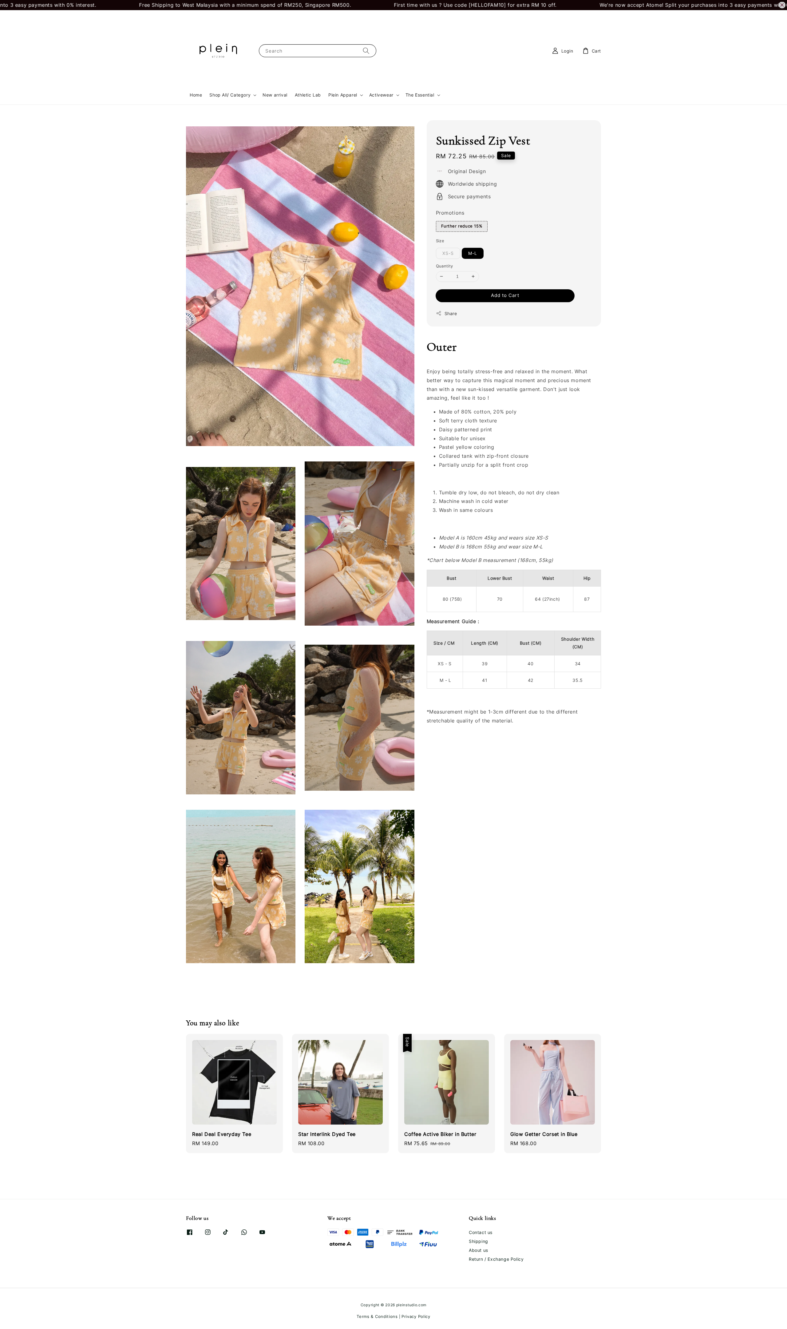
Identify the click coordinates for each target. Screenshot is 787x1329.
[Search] (366, 51)
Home (196, 94)
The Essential (419, 94)
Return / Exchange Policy (496, 1259)
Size (440, 240)
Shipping (478, 1241)
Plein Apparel (342, 94)
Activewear (381, 94)
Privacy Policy (415, 1316)
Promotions (450, 213)
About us (478, 1250)
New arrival (275, 94)
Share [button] (451, 313)
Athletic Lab (308, 94)
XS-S (448, 253)
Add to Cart (505, 295)
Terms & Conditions (377, 1316)
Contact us (480, 1232)
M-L (472, 253)
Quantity (444, 265)
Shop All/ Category (230, 94)
